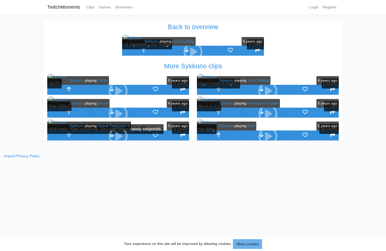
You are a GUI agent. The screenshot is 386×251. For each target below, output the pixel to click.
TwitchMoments (63, 7)
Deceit (103, 103)
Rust (251, 126)
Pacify (103, 80)
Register (330, 7)
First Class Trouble (263, 103)
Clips (90, 7)
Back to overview (193, 26)
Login (314, 7)
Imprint (9, 156)
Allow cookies (247, 244)
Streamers (123, 7)
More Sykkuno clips (193, 66)
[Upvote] (143, 51)
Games (105, 7)
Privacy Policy (28, 156)
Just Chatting (183, 41)
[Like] (230, 51)
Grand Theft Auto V (114, 126)
